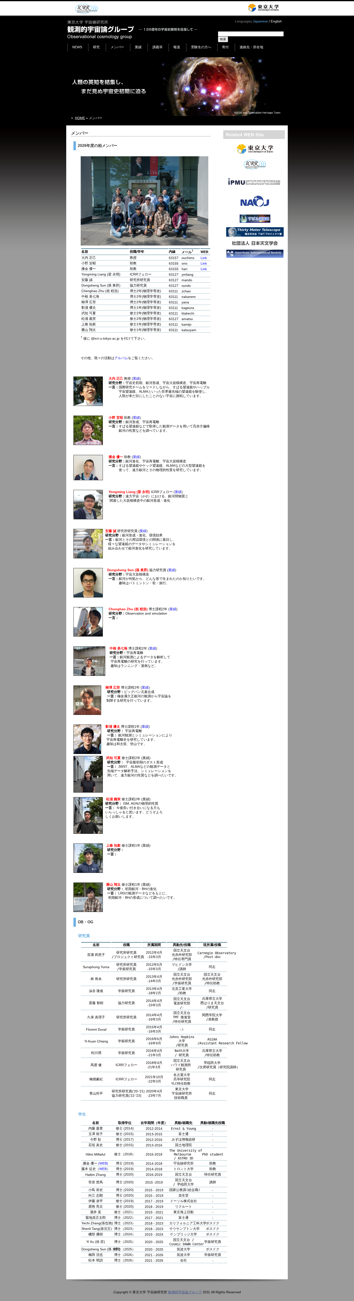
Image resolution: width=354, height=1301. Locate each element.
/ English (275, 21)
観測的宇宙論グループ (185, 1292)
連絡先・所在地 (251, 47)
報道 (176, 47)
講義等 (157, 47)
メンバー (117, 47)
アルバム (121, 358)
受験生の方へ (201, 47)
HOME (80, 118)
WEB (103, 1169)
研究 (96, 47)
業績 (138, 47)
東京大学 (263, 7)
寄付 (225, 47)
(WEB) (103, 1163)
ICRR (85, 8)
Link (204, 258)
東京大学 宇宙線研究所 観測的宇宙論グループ (132, 29)
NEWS (77, 47)
